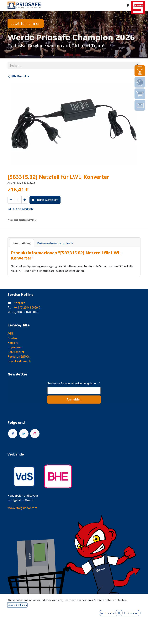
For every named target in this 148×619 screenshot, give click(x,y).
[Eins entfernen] (11, 200)
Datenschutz (16, 352)
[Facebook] (12, 433)
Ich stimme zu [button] (130, 613)
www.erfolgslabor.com (22, 508)
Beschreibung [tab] (22, 243)
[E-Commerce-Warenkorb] (128, 5)
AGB (10, 333)
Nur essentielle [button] (108, 613)
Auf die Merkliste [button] (23, 209)
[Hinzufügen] (24, 200)
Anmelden (74, 399)
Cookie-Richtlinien (17, 605)
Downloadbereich (19, 361)
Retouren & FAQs (19, 356)
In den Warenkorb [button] (47, 199)
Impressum (15, 347)
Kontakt (19, 303)
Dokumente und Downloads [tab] (55, 243)
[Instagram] (35, 433)
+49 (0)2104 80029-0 (27, 307)
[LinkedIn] (24, 433)
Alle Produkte (20, 76)
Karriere (13, 343)
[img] (140, 70)
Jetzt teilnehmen (25, 23)
